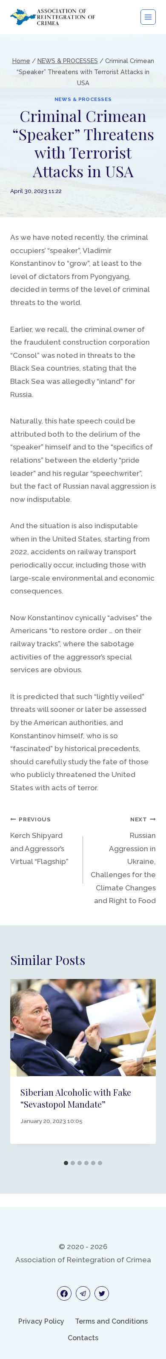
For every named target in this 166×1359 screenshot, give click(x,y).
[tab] (66, 1163)
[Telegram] (83, 1293)
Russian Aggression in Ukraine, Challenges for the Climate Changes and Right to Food (123, 860)
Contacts (83, 1338)
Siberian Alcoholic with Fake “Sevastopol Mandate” (75, 1098)
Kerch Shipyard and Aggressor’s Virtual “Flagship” (39, 841)
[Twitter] (101, 1293)
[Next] (143, 1067)
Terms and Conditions (111, 1321)
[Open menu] (148, 17)
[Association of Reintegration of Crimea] (52, 17)
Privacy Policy (41, 1321)
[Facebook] (64, 1293)
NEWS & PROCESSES (83, 99)
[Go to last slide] (23, 1067)
